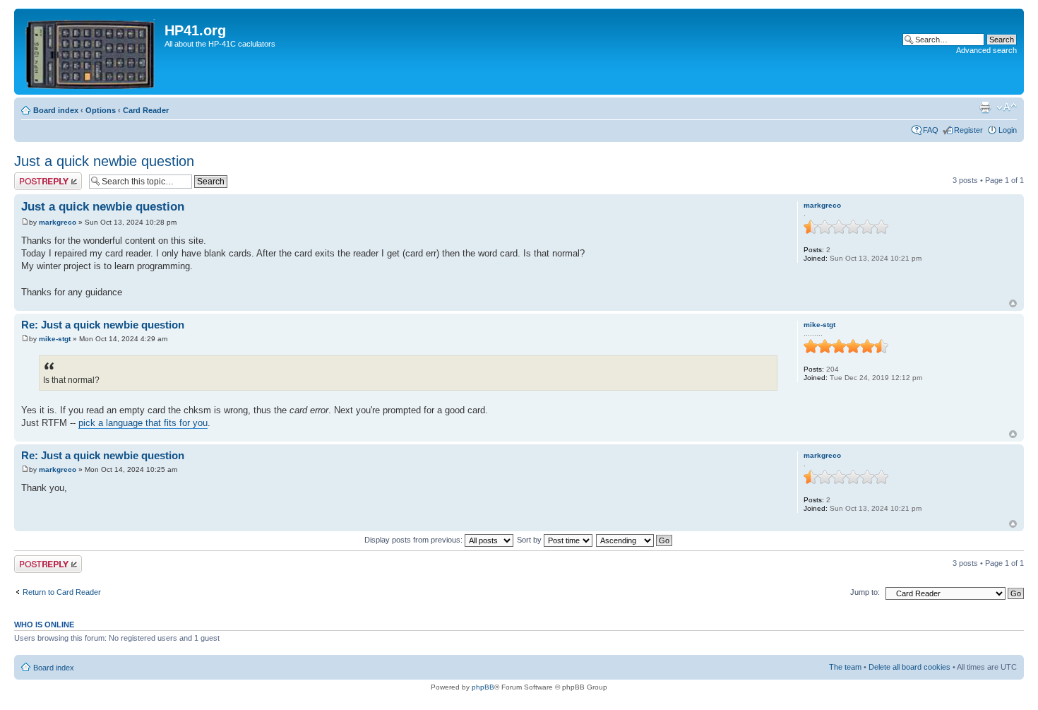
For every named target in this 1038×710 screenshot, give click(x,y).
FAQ (930, 130)
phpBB (483, 687)
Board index (55, 110)
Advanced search (986, 50)
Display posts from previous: (414, 540)
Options (100, 110)
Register (968, 130)
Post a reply (34, 176)
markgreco (57, 222)
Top (1013, 303)
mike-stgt (55, 339)
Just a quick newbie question (104, 161)
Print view (985, 107)
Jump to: (865, 592)
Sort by (530, 540)
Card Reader (146, 110)
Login (1007, 130)
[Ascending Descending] (635, 540)
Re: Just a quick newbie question (102, 325)
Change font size (1006, 107)
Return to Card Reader (62, 592)
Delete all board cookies (909, 667)
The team (845, 667)
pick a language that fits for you (143, 423)
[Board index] (91, 51)
